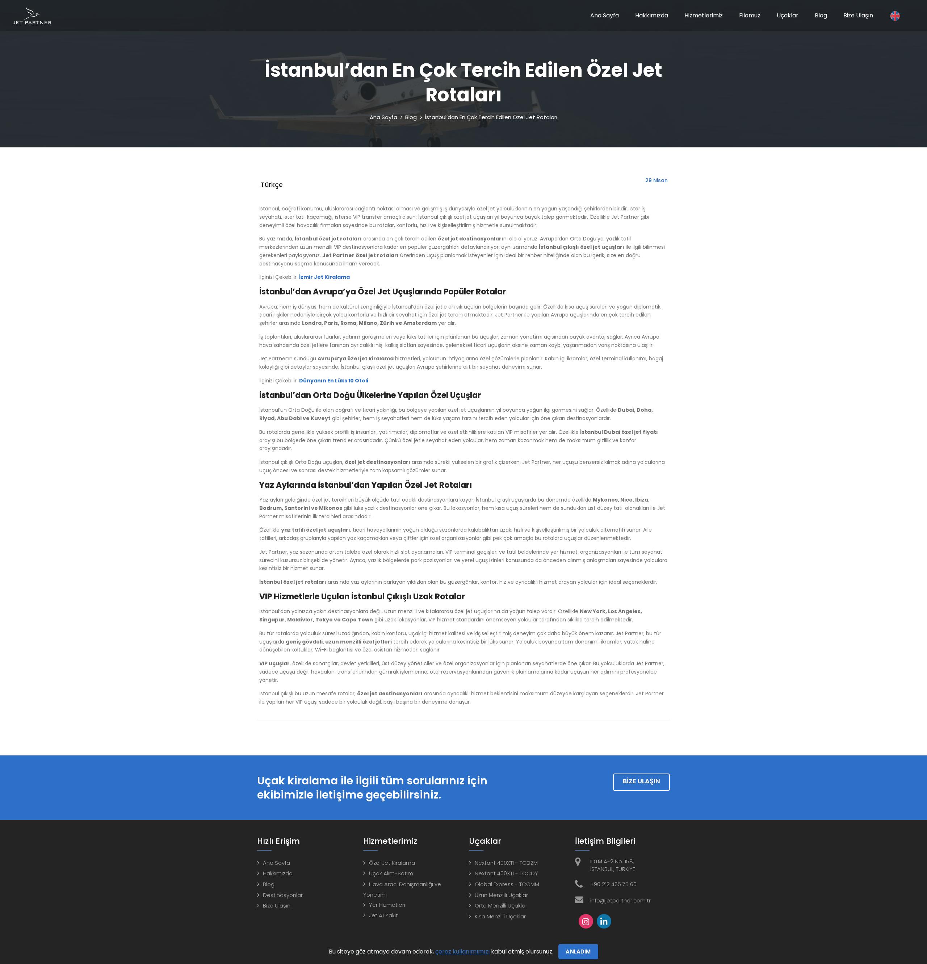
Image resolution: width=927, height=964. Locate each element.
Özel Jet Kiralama (392, 863)
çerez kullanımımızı (462, 951)
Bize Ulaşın (858, 15)
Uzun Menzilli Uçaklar (501, 895)
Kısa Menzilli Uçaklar (500, 916)
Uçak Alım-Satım (391, 873)
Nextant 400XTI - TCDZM (506, 863)
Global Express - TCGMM (507, 884)
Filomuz (749, 15)
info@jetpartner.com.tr (620, 900)
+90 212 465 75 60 (613, 884)
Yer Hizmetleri (387, 905)
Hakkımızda (651, 15)
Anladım (578, 951)
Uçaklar (787, 15)
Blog (821, 15)
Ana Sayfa (604, 15)
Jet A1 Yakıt (383, 915)
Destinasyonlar (283, 895)
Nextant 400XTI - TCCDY (506, 873)
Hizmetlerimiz (703, 15)
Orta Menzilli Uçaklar (501, 905)
